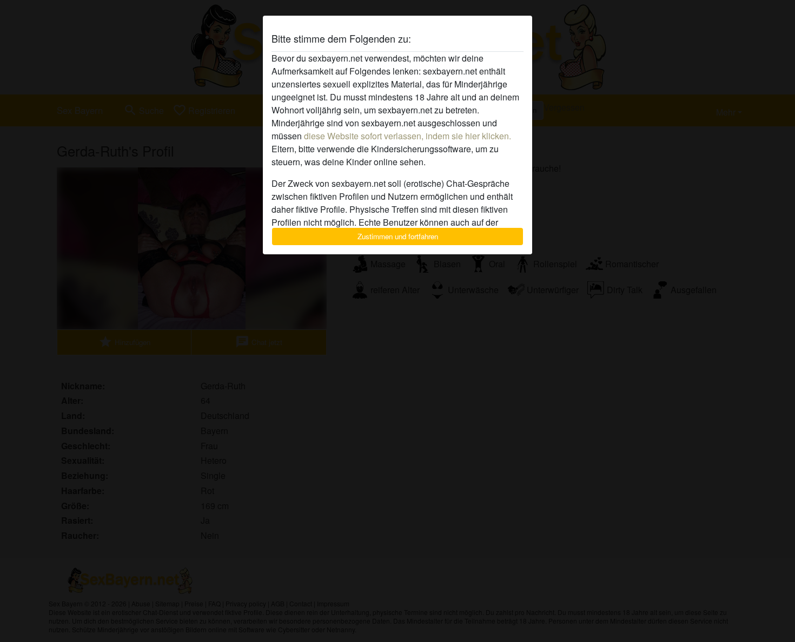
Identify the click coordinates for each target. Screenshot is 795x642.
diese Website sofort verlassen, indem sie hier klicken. (407, 136)
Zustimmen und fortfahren (397, 236)
